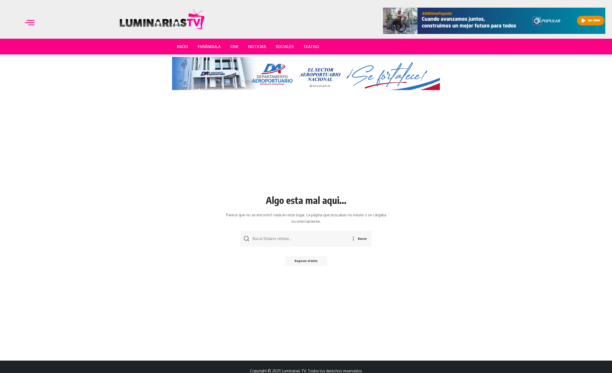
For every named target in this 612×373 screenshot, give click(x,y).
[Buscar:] (301, 239)
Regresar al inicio (306, 261)
